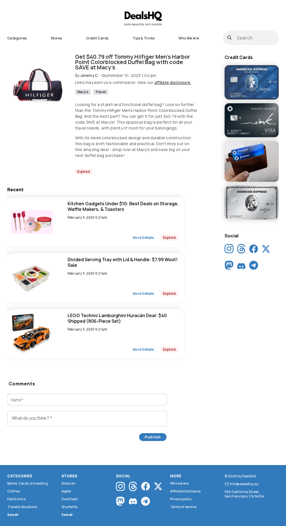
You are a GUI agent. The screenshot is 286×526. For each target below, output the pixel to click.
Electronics (16, 499)
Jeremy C (89, 75)
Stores (56, 38)
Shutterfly (69, 506)
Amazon (68, 483)
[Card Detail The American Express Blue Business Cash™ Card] (252, 82)
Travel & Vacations (22, 506)
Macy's (83, 91)
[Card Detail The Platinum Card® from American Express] (252, 203)
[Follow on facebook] (253, 250)
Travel (100, 91)
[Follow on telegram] (253, 266)
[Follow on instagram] (229, 250)
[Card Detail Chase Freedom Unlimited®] (252, 162)
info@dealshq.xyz (244, 484)
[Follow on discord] (241, 266)
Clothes (13, 491)
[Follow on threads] (241, 250)
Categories (17, 38)
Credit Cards (97, 38)
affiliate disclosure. (172, 82)
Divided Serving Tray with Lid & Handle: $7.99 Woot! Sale (123, 262)
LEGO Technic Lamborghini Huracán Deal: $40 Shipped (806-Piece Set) (117, 318)
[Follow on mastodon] (229, 266)
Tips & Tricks (144, 38)
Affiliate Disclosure (185, 491)
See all (12, 514)
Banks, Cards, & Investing (27, 483)
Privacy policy (181, 499)
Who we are (188, 38)
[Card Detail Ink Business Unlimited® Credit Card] (252, 120)
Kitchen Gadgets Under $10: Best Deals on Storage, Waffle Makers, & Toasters (123, 206)
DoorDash (69, 499)
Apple (66, 491)
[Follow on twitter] (265, 250)
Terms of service (183, 506)
